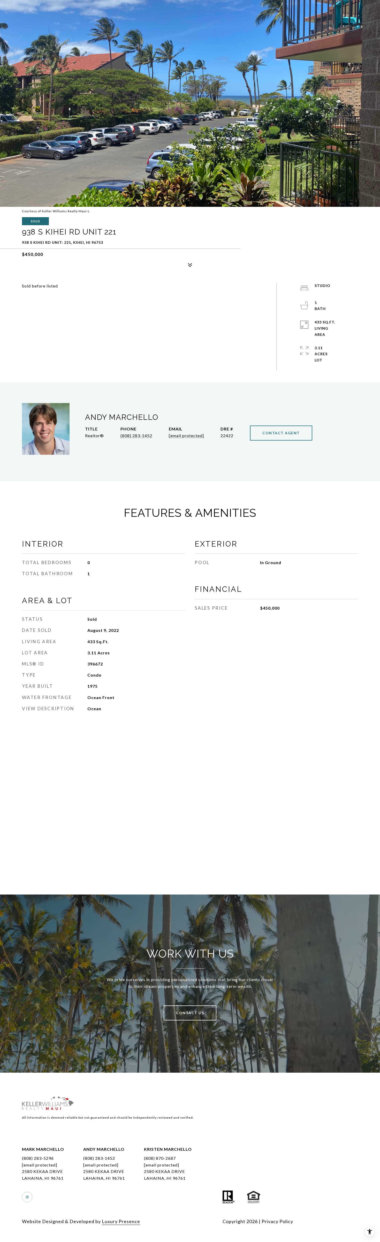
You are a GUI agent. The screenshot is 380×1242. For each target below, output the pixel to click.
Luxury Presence (121, 1221)
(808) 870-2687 (160, 1158)
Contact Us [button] (190, 1013)
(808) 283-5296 (38, 1158)
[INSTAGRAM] (27, 1197)
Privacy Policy (277, 1221)
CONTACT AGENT (281, 433)
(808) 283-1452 (136, 435)
